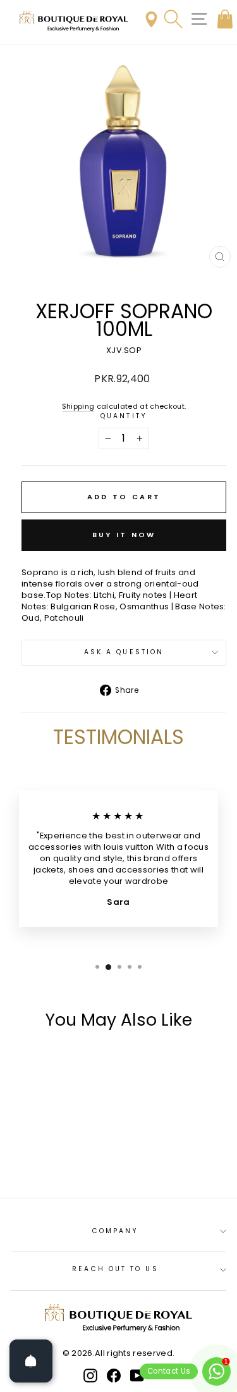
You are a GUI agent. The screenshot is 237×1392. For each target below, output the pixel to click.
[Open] (30, 1361)
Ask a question (124, 652)
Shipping (78, 406)
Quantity (123, 416)
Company (115, 1231)
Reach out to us (115, 1269)
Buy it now (124, 535)
